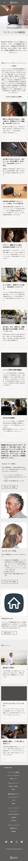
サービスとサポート (13, 797)
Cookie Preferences (13, 814)
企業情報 (13, 831)
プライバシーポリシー (13, 808)
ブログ (13, 800)
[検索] (23, 2)
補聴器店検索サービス (9, 633)
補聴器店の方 (13, 828)
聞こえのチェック (13, 783)
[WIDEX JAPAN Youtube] (11, 842)
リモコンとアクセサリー (13, 775)
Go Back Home (8, 767)
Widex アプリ (13, 778)
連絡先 (13, 803)
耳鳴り (13, 789)
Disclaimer (13, 820)
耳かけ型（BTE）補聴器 (10, 581)
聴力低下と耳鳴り (13, 786)
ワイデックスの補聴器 (13, 772)
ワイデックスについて (13, 825)
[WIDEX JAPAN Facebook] (6, 842)
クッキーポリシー (13, 811)
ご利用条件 (13, 817)
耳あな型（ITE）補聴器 (10, 487)
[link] (14, 121)
